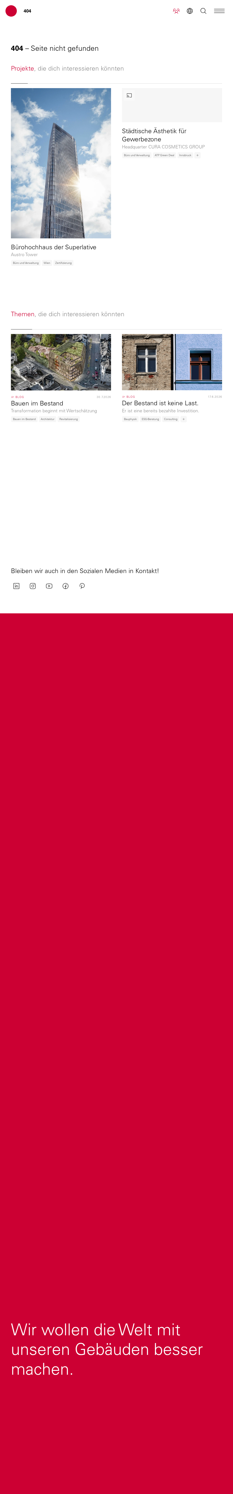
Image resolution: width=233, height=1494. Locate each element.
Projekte (22, 68)
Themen (23, 314)
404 (27, 11)
